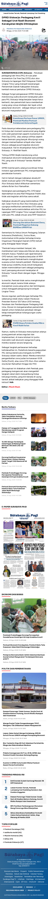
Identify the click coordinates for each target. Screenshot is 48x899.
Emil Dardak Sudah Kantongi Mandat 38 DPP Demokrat (27, 782)
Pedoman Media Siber (15, 890)
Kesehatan (18, 877)
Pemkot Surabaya (14, 829)
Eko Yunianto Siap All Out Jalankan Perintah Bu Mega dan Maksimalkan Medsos (23, 744)
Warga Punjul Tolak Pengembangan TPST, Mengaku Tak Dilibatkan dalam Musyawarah (22, 724)
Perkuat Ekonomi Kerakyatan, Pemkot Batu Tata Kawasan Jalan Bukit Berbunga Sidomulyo (14, 490)
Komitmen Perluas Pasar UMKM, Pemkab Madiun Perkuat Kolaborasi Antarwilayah (29, 120)
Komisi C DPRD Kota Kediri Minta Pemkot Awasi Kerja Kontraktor (21, 764)
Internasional (9, 882)
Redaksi (29, 887)
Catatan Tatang (37, 874)
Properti (23, 871)
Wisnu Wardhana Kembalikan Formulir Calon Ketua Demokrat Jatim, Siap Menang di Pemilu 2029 (26, 815)
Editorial (41, 882)
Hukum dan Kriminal (21, 874)
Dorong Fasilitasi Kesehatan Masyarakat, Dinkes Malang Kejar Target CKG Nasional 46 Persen (14, 460)
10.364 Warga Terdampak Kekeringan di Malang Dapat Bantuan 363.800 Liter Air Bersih (14, 445)
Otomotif (38, 9)
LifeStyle (21, 879)
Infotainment (40, 879)
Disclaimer (17, 887)
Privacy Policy (34, 890)
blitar (9, 839)
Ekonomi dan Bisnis (11, 871)
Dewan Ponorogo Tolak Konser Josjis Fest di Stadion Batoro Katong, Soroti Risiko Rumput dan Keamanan (23, 713)
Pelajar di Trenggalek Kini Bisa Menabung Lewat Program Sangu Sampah (14, 430)
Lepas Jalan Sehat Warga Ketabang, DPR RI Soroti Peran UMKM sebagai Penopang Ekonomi (24, 734)
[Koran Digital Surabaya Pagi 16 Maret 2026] (24, 550)
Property (28, 9)
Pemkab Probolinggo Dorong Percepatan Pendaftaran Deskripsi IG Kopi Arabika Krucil (15, 475)
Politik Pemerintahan (36, 871)
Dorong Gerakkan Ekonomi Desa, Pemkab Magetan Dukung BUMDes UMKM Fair (29, 225)
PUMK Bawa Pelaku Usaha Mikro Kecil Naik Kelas (28, 324)
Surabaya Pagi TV (9, 879)
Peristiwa (9, 874)
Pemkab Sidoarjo (14, 842)
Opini (18, 882)
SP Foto (24, 882)
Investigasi (9, 877)
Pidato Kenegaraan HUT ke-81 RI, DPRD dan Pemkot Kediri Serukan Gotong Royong (22, 754)
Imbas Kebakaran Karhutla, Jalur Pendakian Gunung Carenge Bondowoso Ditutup (14, 416)
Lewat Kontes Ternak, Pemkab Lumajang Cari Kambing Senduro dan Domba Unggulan (26, 790)
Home (4, 9)
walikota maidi (13, 832)
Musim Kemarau (14, 836)
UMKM (12, 398)
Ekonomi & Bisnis (15, 9)
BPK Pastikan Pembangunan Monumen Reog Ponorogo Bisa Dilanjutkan (26, 807)
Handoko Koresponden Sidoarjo (19, 29)
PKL (19, 398)
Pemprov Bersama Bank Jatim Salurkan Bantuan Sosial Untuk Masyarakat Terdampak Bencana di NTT (24, 657)
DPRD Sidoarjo (29, 398)
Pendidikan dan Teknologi (33, 877)
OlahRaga (30, 879)
